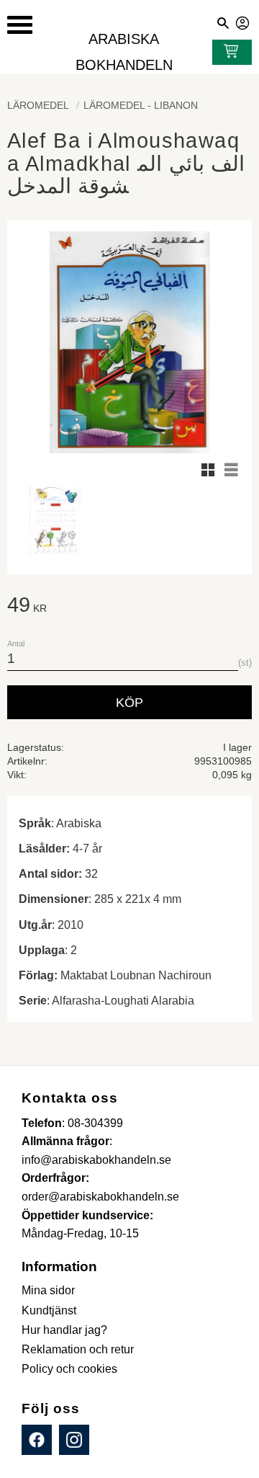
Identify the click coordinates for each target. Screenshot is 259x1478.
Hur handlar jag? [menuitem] (64, 1330)
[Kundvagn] (228, 52)
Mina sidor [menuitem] (48, 1290)
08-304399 (95, 1123)
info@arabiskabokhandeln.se (96, 1160)
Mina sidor (243, 21)
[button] (19, 24)
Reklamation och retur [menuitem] (78, 1349)
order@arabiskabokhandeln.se (100, 1196)
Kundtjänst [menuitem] (49, 1310)
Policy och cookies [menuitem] (69, 1369)
